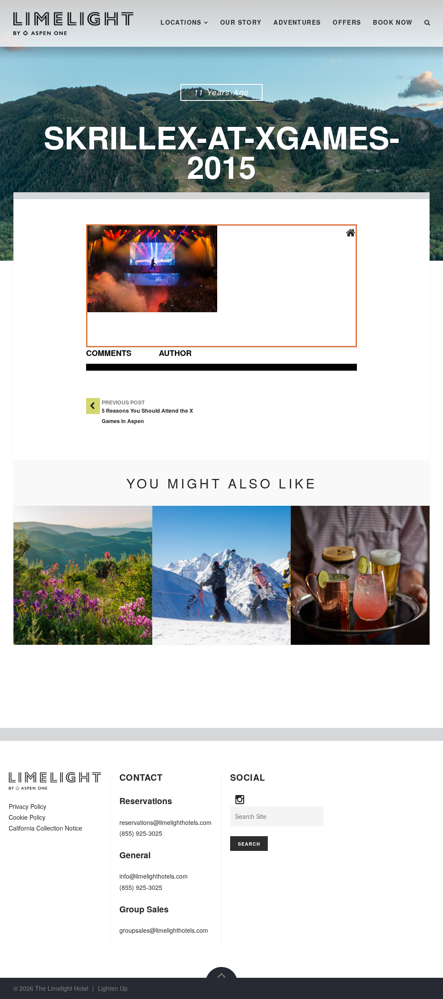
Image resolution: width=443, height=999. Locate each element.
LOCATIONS (181, 22)
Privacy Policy (27, 806)
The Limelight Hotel (61, 988)
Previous (33, 575)
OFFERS (347, 22)
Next (410, 575)
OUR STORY (241, 22)
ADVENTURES (297, 22)
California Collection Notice (45, 828)
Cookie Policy (27, 817)
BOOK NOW (392, 22)
